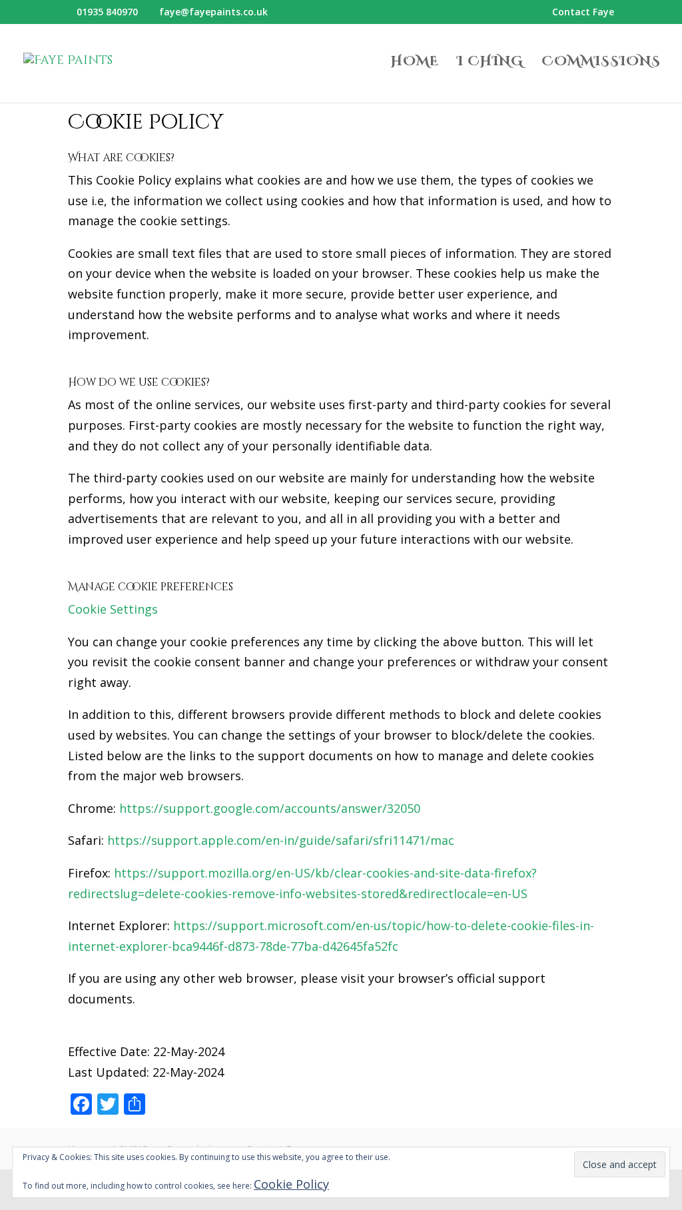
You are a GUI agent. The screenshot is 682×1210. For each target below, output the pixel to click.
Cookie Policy (291, 1184)
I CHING (490, 63)
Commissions (601, 63)
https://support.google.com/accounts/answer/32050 (269, 808)
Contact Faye (583, 12)
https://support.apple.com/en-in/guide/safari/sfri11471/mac (280, 840)
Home (415, 63)
